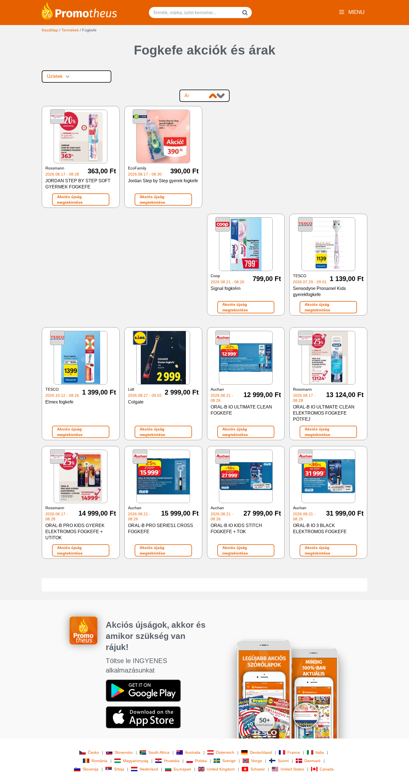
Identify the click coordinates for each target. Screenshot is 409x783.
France (293, 752)
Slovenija (90, 769)
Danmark (312, 761)
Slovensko (124, 752)
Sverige (229, 761)
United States (292, 769)
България (182, 769)
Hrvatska (171, 761)
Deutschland (261, 752)
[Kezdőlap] (79, 10)
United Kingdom (221, 769)
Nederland (149, 769)
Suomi (283, 761)
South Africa (158, 752)
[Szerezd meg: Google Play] (143, 690)
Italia (320, 752)
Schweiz (257, 769)
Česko (93, 752)
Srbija (119, 769)
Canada (327, 769)
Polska (201, 761)
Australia (192, 752)
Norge (256, 761)
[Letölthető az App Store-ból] (143, 717)
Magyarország (135, 761)
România (99, 761)
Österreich (225, 752)
